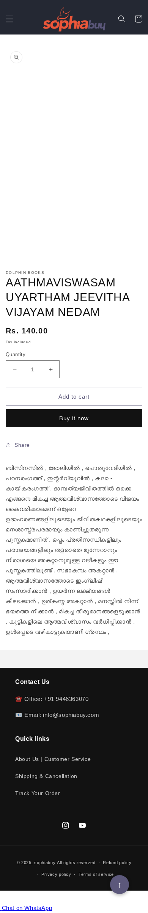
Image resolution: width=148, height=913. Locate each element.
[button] (9, 19)
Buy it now (74, 418)
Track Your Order (37, 793)
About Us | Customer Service (53, 759)
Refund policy (117, 862)
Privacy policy (56, 874)
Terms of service (96, 874)
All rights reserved (76, 862)
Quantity (15, 354)
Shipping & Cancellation (46, 776)
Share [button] (22, 445)
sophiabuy (44, 862)
